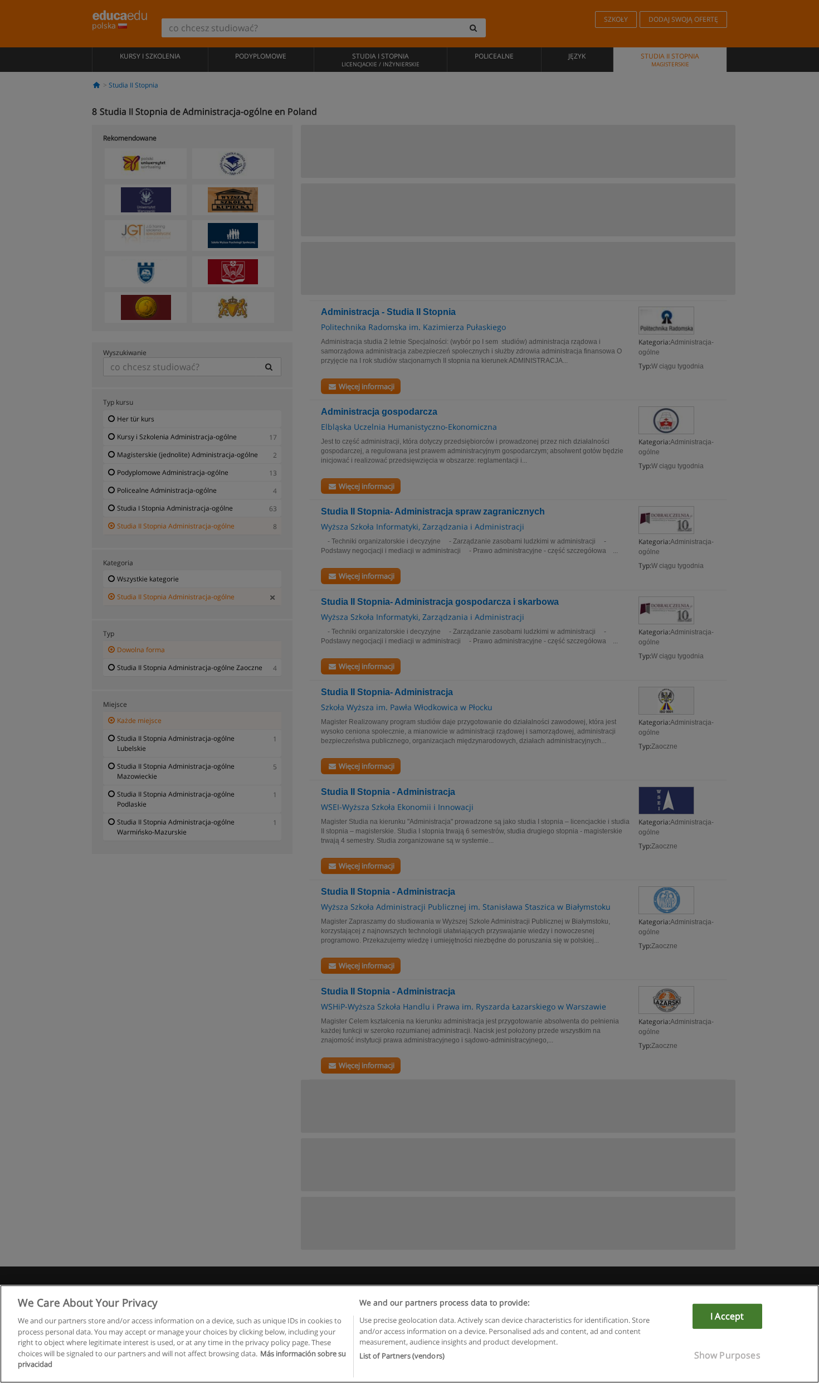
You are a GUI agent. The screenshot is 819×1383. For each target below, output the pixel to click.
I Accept (727, 1316)
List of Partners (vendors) (402, 1356)
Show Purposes (727, 1355)
